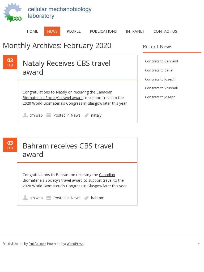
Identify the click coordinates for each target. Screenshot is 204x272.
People (74, 31)
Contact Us (165, 31)
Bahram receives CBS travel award (68, 150)
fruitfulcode (37, 243)
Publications (103, 31)
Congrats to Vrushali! (161, 88)
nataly (96, 115)
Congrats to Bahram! (161, 61)
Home (32, 31)
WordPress (75, 243)
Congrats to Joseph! (160, 79)
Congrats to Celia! (159, 70)
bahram (97, 197)
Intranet (135, 31)
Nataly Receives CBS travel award (67, 67)
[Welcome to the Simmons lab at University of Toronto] (102, 21)
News (52, 31)
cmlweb (36, 115)
